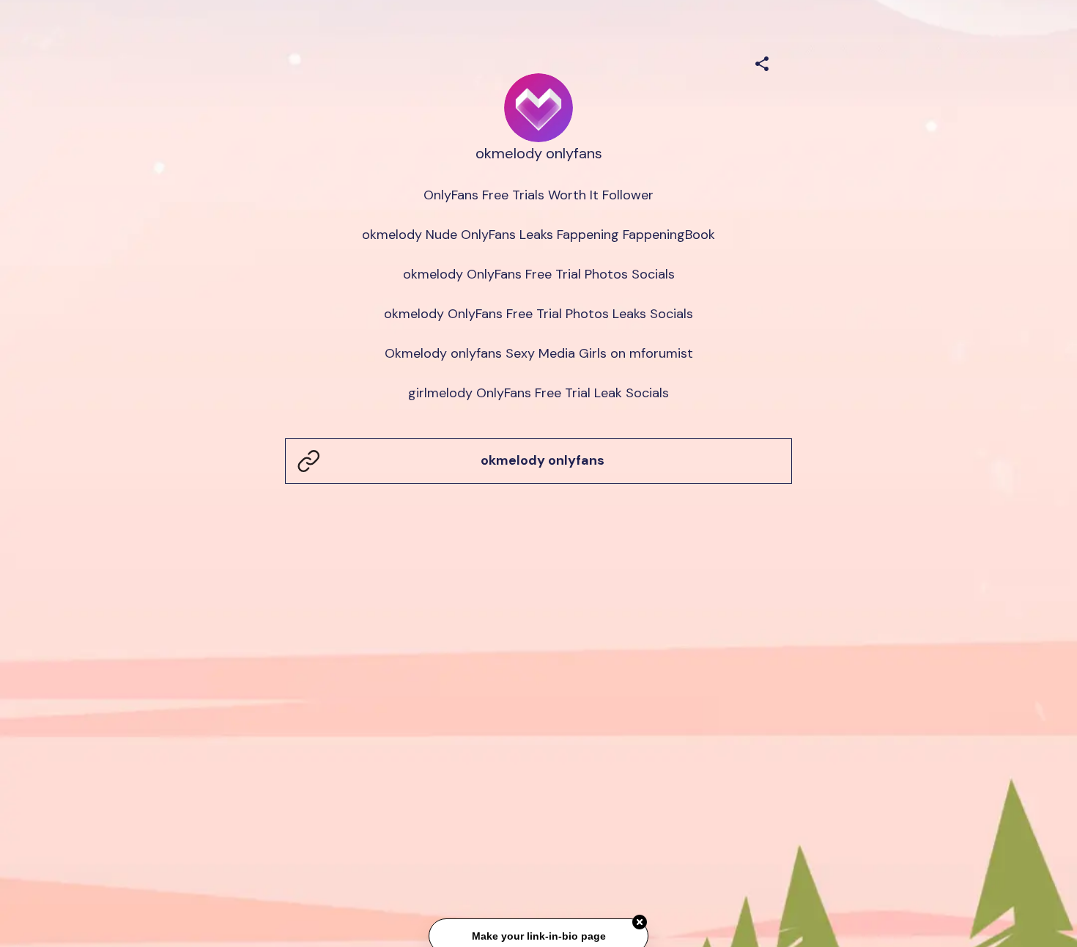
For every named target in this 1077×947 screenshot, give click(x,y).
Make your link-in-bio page (538, 937)
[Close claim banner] (639, 922)
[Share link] (762, 61)
